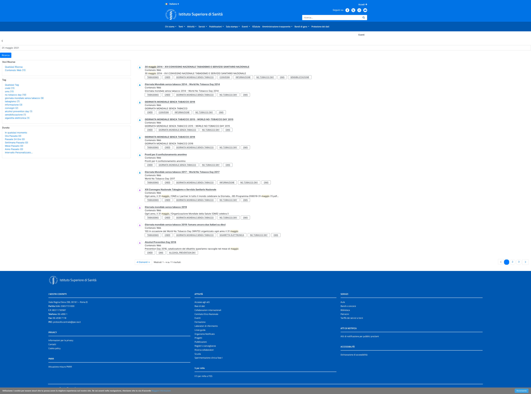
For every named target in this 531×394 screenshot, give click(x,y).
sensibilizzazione (15, 114)
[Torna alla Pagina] (2, 41)
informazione (13, 104)
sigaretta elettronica (17, 118)
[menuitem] (170, 26)
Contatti (52, 344)
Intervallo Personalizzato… (19, 152)
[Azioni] (166, 4)
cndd (10, 88)
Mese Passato (14, 145)
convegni (11, 108)
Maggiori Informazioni (161, 391)
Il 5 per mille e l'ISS (203, 376)
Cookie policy (54, 348)
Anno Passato (14, 149)
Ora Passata (13, 136)
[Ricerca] (363, 17)
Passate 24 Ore (15, 139)
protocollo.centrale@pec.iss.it (67, 322)
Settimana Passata (16, 142)
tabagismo (12, 101)
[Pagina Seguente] (525, 262)
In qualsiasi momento (16, 132)
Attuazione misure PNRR (60, 366)
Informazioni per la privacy (60, 340)
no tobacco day (15, 94)
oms (9, 91)
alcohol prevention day (18, 111)
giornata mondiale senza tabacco (24, 98)
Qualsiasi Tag (12, 84)
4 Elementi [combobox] (142, 262)
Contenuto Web (15, 70)
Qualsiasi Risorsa (14, 66)
